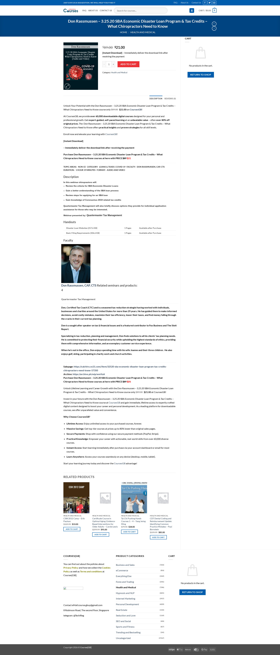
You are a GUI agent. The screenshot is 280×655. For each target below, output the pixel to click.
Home (123, 32)
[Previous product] (214, 28)
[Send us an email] (214, 3)
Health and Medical (142, 32)
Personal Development (127, 604)
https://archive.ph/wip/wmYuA (89, 374)
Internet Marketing (125, 598)
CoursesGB (111, 134)
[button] (191, 10)
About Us (184, 2)
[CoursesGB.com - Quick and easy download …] (70, 10)
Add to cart (128, 64)
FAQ (175, 2)
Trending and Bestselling (128, 632)
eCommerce (122, 570)
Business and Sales (125, 564)
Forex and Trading (125, 581)
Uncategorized (123, 638)
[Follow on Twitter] (210, 3)
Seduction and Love (125, 615)
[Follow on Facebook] (205, 3)
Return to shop (200, 74)
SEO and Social (123, 621)
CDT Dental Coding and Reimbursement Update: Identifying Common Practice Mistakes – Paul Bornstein (161, 524)
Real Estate (121, 609)
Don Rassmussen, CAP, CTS (78, 285)
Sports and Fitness (125, 626)
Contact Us (196, 2)
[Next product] (214, 24)
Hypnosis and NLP (125, 593)
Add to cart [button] (72, 529)
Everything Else (123, 576)
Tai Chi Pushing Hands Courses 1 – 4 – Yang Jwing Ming (133, 521)
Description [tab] (155, 98)
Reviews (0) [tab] (170, 98)
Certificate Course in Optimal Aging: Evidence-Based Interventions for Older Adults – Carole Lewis (105, 522)
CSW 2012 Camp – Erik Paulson (74, 519)
